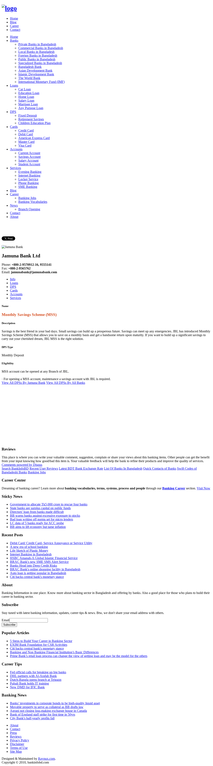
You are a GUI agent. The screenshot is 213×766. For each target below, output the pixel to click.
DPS (13, 112)
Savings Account (29, 156)
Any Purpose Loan (30, 108)
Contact (15, 29)
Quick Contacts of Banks (159, 468)
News (14, 205)
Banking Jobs (27, 198)
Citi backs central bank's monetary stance (37, 577)
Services (15, 168)
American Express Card (34, 138)
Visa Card (24, 145)
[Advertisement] (106, 414)
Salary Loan (26, 100)
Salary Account (28, 160)
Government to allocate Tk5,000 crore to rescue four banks (48, 504)
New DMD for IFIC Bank (27, 687)
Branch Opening (29, 209)
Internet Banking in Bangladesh (31, 554)
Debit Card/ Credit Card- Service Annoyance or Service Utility (51, 543)
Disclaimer (17, 744)
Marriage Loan (28, 104)
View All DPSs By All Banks (65, 382)
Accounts (16, 149)
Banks (14, 40)
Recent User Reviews (44, 468)
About (14, 216)
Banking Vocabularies (32, 201)
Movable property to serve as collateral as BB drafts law (46, 707)
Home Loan (26, 97)
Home (14, 18)
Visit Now (203, 488)
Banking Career (173, 488)
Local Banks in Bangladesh (36, 52)
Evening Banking (29, 171)
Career (14, 26)
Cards (14, 126)
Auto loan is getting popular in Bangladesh (38, 573)
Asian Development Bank (35, 70)
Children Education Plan (34, 123)
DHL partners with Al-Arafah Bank (33, 676)
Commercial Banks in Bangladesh (40, 48)
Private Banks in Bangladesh (37, 44)
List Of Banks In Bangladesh (123, 468)
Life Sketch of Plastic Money (29, 550)
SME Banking (27, 186)
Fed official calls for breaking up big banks (38, 672)
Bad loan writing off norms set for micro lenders (41, 519)
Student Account (29, 164)
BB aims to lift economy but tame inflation (38, 527)
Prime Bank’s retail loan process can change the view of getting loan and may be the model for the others (78, 656)
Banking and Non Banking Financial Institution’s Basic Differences (54, 652)
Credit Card (26, 130)
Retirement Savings (31, 119)
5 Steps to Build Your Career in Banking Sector (41, 641)
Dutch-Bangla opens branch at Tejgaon (35, 679)
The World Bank (29, 78)
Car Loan (24, 89)
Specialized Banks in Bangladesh (40, 63)
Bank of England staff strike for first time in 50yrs (42, 714)
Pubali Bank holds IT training (29, 683)
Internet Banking (29, 175)
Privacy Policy (19, 740)
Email (5, 620)
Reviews (15, 736)
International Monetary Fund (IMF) (41, 82)
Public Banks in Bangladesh (36, 59)
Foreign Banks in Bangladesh (37, 55)
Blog (13, 22)
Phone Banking (28, 183)
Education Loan (28, 93)
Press (13, 733)
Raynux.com (46, 758)
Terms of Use (19, 748)
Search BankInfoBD (15, 468)
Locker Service (28, 179)
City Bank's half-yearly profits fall (32, 718)
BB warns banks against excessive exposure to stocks (45, 515)
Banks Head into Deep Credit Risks (33, 565)
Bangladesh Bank (30, 67)
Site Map (16, 751)
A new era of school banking (29, 547)
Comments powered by (22, 465)
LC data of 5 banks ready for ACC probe (37, 523)
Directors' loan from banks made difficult (37, 512)
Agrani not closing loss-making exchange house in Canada (48, 710)
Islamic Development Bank (36, 74)
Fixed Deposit (27, 115)
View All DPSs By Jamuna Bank (23, 382)
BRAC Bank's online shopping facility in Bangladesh (45, 569)
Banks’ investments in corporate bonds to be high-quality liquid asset (55, 703)
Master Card (26, 141)
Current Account (29, 153)
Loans (14, 85)
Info (12, 279)
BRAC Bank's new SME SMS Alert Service (39, 562)
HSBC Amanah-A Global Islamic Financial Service (44, 558)
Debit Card (25, 134)
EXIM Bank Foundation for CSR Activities (38, 644)
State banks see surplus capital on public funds (40, 508)
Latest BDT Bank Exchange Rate (81, 468)
